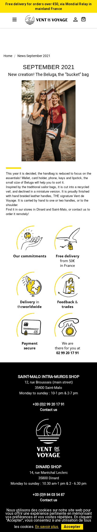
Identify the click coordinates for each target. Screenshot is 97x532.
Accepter (72, 526)
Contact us (48, 410)
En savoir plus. (47, 526)
